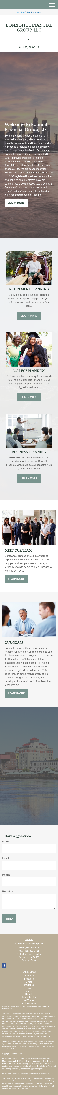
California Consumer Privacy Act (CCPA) (26, 1043)
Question (7, 891)
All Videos (29, 1000)
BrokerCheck (7, 1008)
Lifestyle (29, 994)
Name (5, 841)
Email (5, 858)
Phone (6, 874)
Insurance (29, 984)
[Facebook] (28, 40)
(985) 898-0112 (30, 47)
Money (29, 990)
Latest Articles (29, 997)
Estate (29, 981)
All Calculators (29, 1003)
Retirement (29, 975)
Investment (29, 978)
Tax (29, 987)
